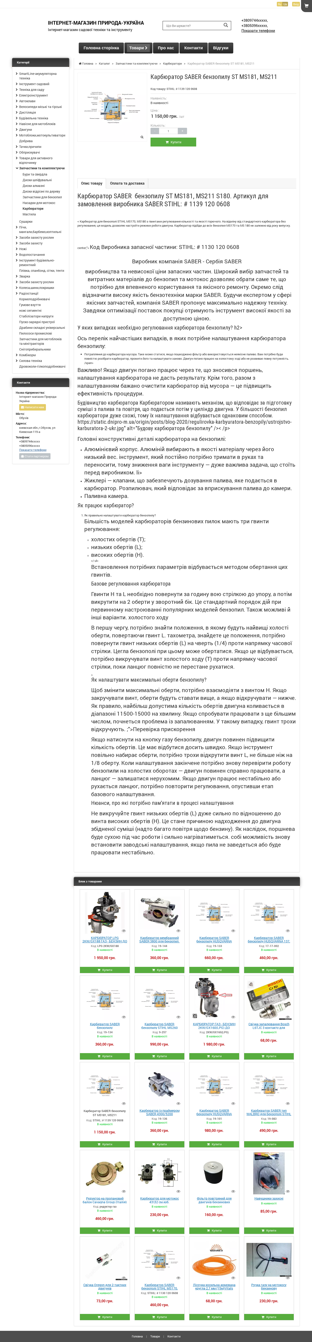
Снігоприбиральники (35, 349)
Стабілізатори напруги (36, 316)
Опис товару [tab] (91, 183)
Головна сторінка (101, 48)
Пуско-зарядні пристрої (37, 322)
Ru (279, 4)
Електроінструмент (33, 95)
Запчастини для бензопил (42, 197)
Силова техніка (30, 360)
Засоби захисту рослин (36, 237)
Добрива (26, 141)
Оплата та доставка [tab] (127, 183)
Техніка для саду (31, 89)
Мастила (29, 214)
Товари (137, 48)
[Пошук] (226, 25)
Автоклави (27, 101)
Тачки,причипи (30, 146)
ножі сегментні (30, 310)
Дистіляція (27, 112)
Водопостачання (32, 254)
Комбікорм (27, 355)
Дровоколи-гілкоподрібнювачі (42, 366)
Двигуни (25, 129)
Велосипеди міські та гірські (40, 107)
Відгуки (220, 48)
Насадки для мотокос (39, 203)
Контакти (193, 48)
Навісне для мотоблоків (37, 124)
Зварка (24, 276)
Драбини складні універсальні (42, 327)
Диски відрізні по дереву (41, 191)
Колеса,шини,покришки (36, 287)
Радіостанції (28, 293)
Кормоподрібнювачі (34, 299)
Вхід (296, 4)
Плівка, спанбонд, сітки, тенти (41, 270)
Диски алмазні (34, 185)
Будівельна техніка (33, 118)
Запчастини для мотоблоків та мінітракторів (40, 341)
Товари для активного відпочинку (36, 160)
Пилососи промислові (35, 333)
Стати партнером (36, 456)
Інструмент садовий (34, 84)
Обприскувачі (29, 152)
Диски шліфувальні (37, 180)
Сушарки (25, 221)
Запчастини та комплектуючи (42, 168)
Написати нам (34, 407)
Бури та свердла (35, 174)
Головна (137, 1336)
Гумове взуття (30, 305)
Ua (285, 4)
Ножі (23, 249)
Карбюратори (33, 208)
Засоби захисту (30, 243)
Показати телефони (258, 30)
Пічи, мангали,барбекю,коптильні (40, 229)
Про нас (166, 48)
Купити (175, 142)
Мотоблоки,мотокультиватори (42, 135)
